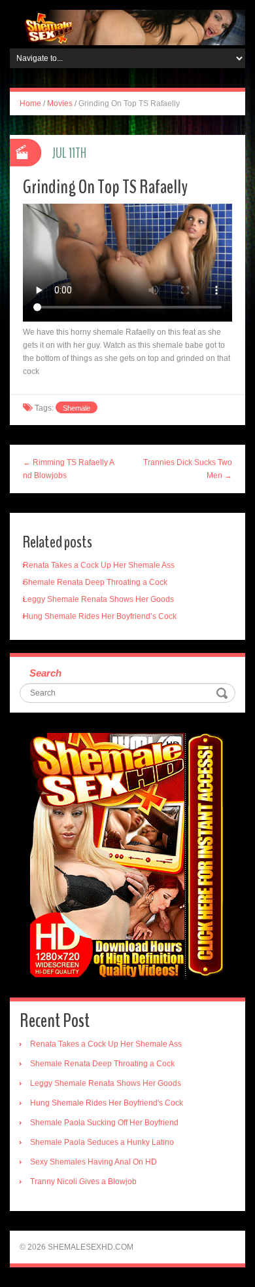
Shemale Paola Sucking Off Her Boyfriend (104, 1122)
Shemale (76, 408)
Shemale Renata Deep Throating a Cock (95, 582)
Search (45, 673)
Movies (60, 103)
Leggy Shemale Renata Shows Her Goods (98, 599)
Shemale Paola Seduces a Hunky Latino (102, 1142)
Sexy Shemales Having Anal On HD (93, 1161)
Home (30, 103)
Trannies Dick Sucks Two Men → (187, 469)
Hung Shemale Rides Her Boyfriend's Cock (106, 1103)
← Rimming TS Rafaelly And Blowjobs (68, 469)
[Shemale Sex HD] (127, 26)
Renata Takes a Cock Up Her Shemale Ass (99, 565)
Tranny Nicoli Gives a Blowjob (83, 1181)
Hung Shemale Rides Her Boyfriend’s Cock (100, 616)
